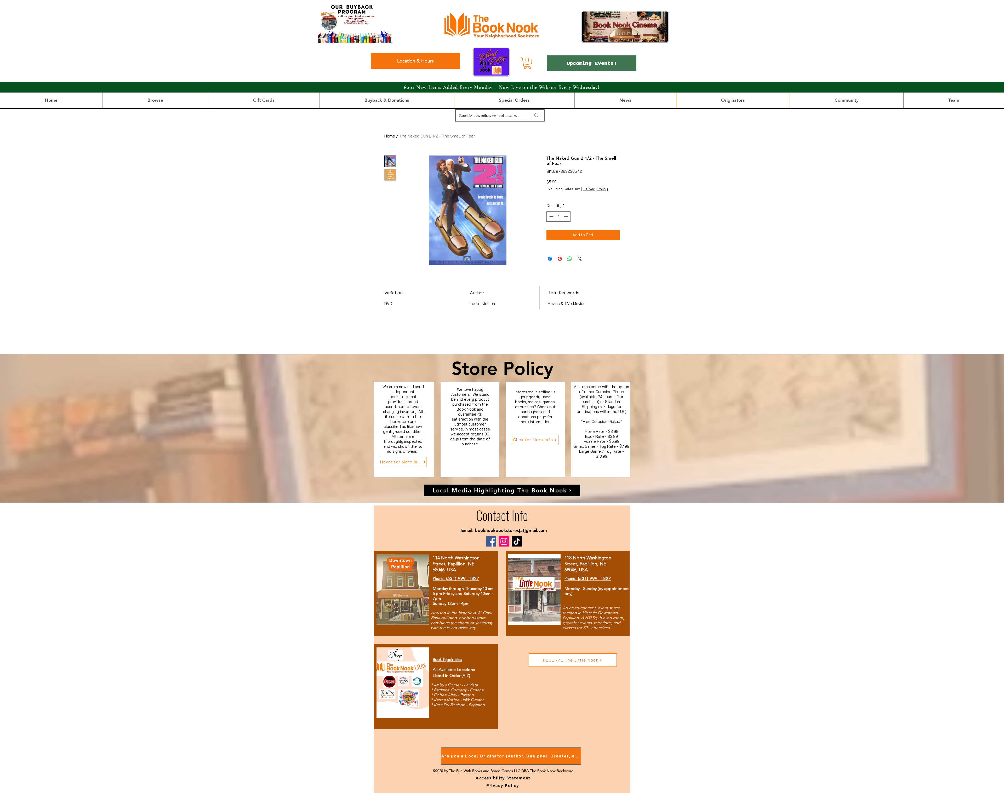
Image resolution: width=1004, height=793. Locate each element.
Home (389, 136)
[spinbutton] (558, 216)
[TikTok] (517, 541)
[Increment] (566, 216)
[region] (404, 429)
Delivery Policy (595, 189)
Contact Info (502, 515)
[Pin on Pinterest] (560, 259)
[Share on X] (580, 259)
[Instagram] (504, 541)
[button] (527, 63)
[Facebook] (491, 541)
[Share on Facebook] (550, 259)
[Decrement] (550, 216)
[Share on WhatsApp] (570, 259)
